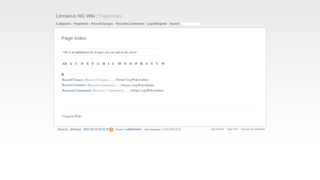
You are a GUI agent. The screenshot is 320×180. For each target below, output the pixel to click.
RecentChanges (102, 24)
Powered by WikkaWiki (253, 129)
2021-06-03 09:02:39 (96, 129)
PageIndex (110, 15)
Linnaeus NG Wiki (75, 15)
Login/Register (157, 24)
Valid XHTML (217, 129)
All (64, 63)
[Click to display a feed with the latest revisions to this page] (111, 129)
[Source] (63, 129)
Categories (63, 24)
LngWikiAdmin (133, 129)
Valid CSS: (232, 129)
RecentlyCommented (130, 24)
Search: (175, 24)
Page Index (74, 38)
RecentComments (74, 85)
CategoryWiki (72, 116)
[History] (75, 129)
